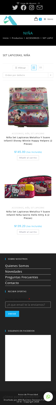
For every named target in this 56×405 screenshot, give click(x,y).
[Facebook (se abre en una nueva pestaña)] (23, 7)
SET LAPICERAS (37, 133)
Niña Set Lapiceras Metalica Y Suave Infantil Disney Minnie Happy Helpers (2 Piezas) (28, 140)
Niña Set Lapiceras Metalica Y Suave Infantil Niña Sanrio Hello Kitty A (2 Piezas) (28, 215)
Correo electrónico (17, 299)
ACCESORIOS (18, 133)
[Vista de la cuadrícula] (34, 67)
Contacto (12, 283)
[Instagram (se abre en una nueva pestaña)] (31, 7)
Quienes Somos (17, 266)
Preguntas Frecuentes (21, 277)
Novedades (13, 271)
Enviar (12, 313)
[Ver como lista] (40, 67)
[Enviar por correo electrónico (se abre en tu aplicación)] (39, 7)
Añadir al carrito (28, 157)
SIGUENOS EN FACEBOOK (21, 330)
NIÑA (27, 133)
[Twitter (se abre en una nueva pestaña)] (15, 7)
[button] (45, 87)
